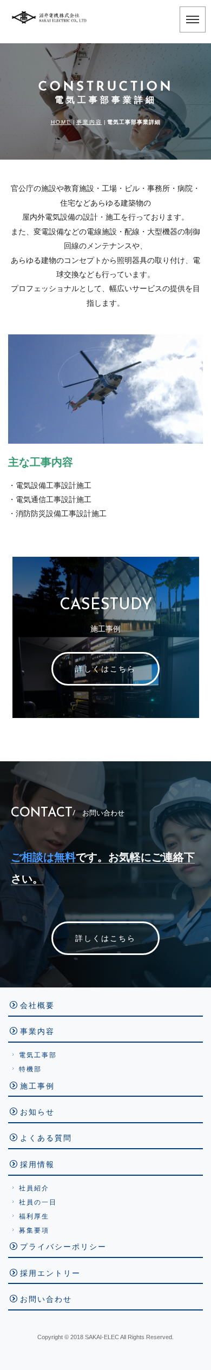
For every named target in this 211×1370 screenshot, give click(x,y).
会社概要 (37, 1005)
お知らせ (37, 1112)
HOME (61, 122)
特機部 (30, 1069)
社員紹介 (34, 1188)
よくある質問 (46, 1138)
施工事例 (37, 1086)
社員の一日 (38, 1202)
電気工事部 (38, 1055)
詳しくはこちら (105, 668)
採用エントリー (50, 1273)
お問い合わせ (46, 1299)
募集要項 (34, 1230)
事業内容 (89, 122)
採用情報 (37, 1164)
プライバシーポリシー (63, 1246)
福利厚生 (34, 1216)
